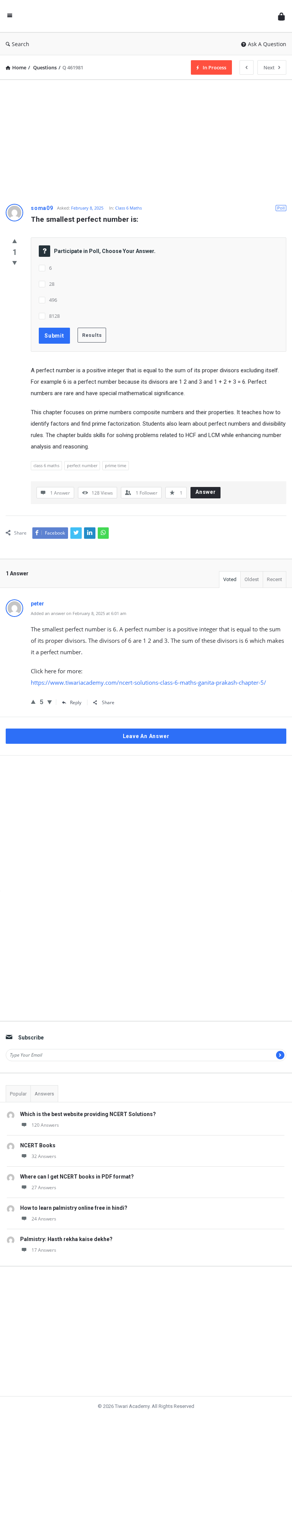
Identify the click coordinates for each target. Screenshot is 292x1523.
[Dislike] (14, 264)
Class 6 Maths (128, 208)
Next (267, 67)
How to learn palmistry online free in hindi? (73, 1186)
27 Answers (44, 1166)
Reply (75, 703)
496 (53, 299)
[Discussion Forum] (145, 16)
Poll (281, 208)
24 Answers (44, 1197)
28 (51, 283)
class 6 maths (46, 465)
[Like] (14, 241)
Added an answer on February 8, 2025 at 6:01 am (78, 614)
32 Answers (44, 1134)
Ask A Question (267, 44)
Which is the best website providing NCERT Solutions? (88, 1092)
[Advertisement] (146, 139)
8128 (54, 315)
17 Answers (44, 1228)
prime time (115, 465)
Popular (18, 1072)
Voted (229, 580)
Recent (274, 580)
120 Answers (45, 1103)
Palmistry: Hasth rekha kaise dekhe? (66, 1217)
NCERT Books (38, 1124)
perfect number (82, 465)
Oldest (251, 580)
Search (23, 44)
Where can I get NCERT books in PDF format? (77, 1155)
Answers (44, 1072)
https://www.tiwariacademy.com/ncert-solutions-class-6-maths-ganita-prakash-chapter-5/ (148, 683)
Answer (205, 492)
